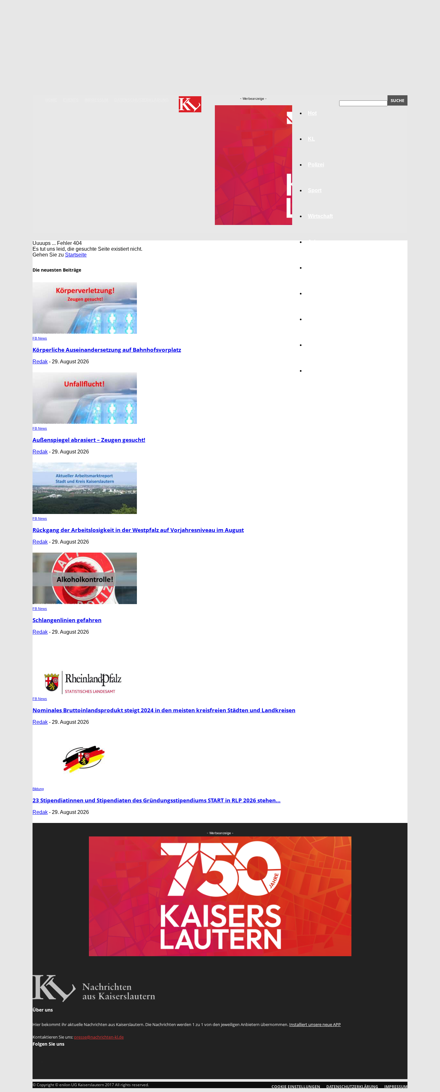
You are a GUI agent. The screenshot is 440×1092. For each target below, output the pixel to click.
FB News (40, 338)
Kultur (315, 345)
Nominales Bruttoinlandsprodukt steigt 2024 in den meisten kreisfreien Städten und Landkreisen (164, 710)
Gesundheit (322, 319)
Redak (40, 361)
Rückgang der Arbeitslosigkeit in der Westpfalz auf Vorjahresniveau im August (138, 530)
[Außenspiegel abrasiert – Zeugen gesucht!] (85, 422)
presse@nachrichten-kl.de (99, 1037)
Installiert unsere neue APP (315, 1024)
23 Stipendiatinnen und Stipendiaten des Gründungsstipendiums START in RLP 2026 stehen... (157, 800)
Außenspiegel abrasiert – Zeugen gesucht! (89, 439)
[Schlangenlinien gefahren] (85, 602)
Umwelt (317, 293)
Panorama (320, 370)
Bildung (317, 267)
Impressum (96, 100)
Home (51, 100)
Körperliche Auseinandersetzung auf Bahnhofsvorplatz (107, 349)
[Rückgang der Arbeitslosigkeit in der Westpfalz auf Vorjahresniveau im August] (85, 512)
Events (71, 100)
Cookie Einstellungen (296, 1086)
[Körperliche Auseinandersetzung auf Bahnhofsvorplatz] (85, 332)
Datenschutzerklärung (141, 100)
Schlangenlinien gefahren (67, 620)
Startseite (76, 254)
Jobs (314, 242)
